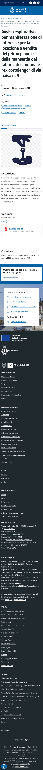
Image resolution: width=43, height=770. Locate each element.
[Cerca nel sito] (37, 10)
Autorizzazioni (6, 425)
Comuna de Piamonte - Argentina (14, 681)
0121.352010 (10, 531)
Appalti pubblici (7, 422)
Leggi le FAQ (6, 621)
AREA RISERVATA (22, 766)
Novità (10, 18)
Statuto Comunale (8, 640)
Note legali (5, 647)
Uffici (3, 383)
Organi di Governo (8, 376)
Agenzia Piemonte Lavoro (11, 714)
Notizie (16, 18)
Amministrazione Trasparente (12, 610)
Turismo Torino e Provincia (11, 707)
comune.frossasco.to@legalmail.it (19, 539)
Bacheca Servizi (7, 636)
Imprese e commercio (9, 444)
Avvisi (3, 482)
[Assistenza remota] (23, 755)
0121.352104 (9, 528)
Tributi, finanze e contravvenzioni (13, 455)
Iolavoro (4, 722)
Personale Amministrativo (11, 394)
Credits (4, 654)
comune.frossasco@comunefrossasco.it (21, 542)
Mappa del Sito (7, 665)
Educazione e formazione (10, 436)
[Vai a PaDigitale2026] (15, 365)
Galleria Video (6, 509)
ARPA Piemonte (7, 711)
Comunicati (5, 478)
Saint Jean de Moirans (9, 678)
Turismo (4, 458)
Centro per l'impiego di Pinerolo (13, 718)
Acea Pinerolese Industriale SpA (13, 700)
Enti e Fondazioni (7, 391)
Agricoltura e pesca (8, 411)
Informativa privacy (8, 643)
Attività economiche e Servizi (12, 513)
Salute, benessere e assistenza (13, 451)
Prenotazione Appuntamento (12, 625)
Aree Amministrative (9, 380)
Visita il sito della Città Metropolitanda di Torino (19, 692)
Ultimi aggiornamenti (9, 658)
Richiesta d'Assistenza (9, 632)
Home (3, 18)
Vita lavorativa (6, 462)
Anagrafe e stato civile (9, 418)
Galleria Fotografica (8, 505)
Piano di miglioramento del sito (13, 618)
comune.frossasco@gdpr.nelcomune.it (20, 597)
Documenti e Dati (8, 387)
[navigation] (4, 10)
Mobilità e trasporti (8, 447)
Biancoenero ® (23, 761)
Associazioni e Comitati (10, 516)
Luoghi (3, 498)
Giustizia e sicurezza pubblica (12, 440)
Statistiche (5, 662)
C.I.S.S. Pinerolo (7, 703)
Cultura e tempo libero (9, 433)
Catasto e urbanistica (9, 429)
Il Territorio (5, 502)
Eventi (3, 494)
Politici (3, 398)
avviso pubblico (16, 228)
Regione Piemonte (8, 3)
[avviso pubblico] (6, 229)
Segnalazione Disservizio (10, 629)
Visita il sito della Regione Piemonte (15, 689)
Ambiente (5, 414)
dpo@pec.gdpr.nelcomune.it (15, 599)
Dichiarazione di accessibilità (12, 614)
